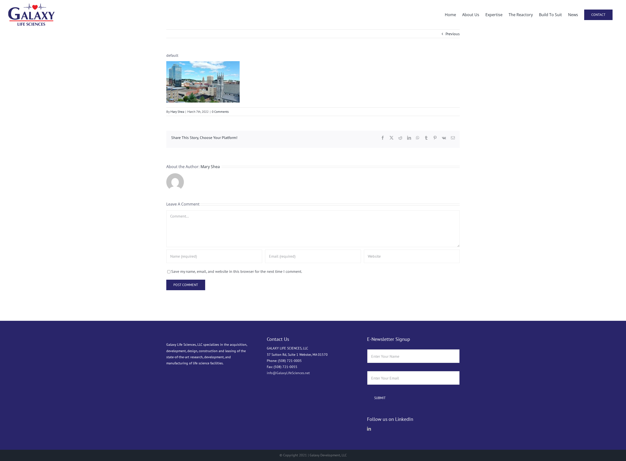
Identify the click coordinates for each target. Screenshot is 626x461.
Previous (453, 33)
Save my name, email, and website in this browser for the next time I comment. (236, 271)
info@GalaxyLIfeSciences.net (288, 373)
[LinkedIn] (369, 429)
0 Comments (220, 112)
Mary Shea (177, 112)
